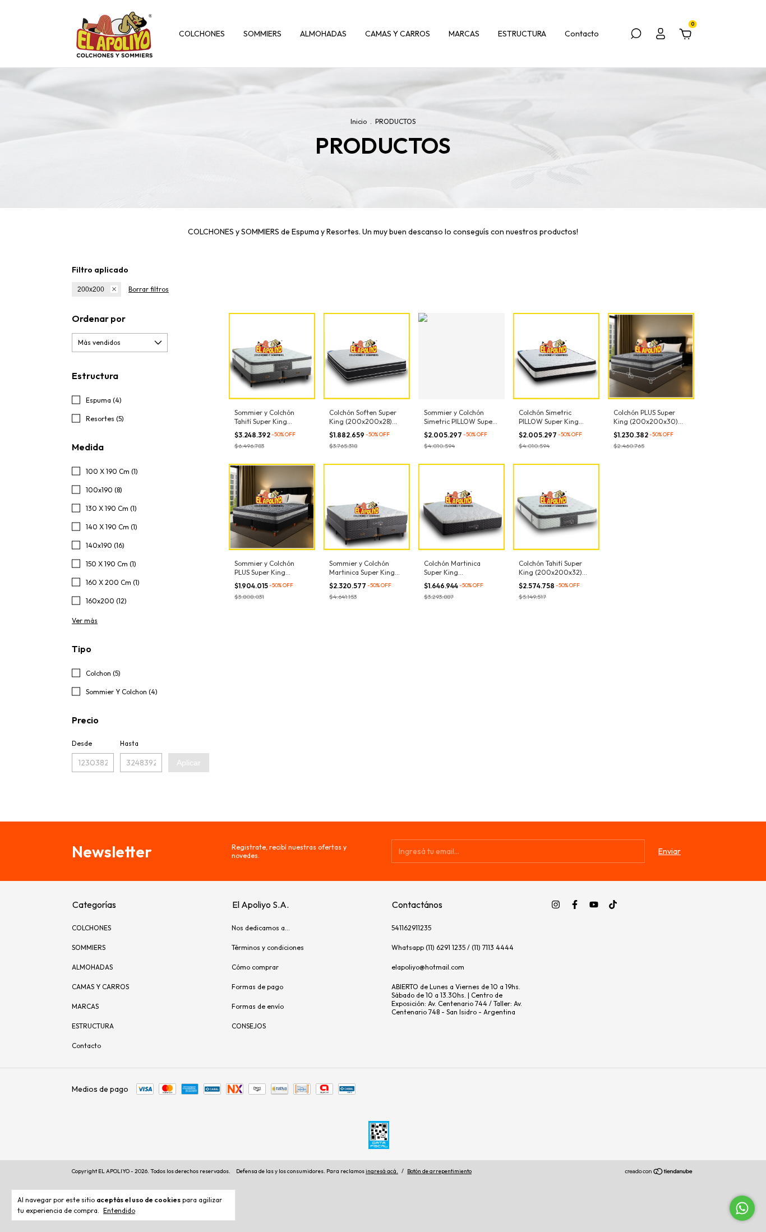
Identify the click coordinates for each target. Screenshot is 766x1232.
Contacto (582, 34)
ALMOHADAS (323, 34)
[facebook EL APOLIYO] (574, 904)
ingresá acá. (382, 1171)
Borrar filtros (148, 289)
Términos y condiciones (268, 947)
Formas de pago (257, 986)
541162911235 (411, 928)
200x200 (90, 289)
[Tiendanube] (659, 1173)
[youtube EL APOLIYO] (593, 904)
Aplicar (189, 762)
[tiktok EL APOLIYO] (612, 904)
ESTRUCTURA (522, 34)
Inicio (358, 121)
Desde (82, 743)
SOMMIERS (262, 34)
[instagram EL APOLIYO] (555, 904)
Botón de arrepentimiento (439, 1171)
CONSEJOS (249, 1026)
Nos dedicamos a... (261, 928)
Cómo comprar (255, 967)
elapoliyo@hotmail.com (427, 967)
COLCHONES (202, 34)
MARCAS (464, 34)
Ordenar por (99, 318)
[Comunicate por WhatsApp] (742, 1208)
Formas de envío (258, 1006)
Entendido (119, 1210)
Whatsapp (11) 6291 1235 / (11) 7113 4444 (452, 947)
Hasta (129, 743)
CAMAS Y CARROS (397, 34)
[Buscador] (636, 35)
